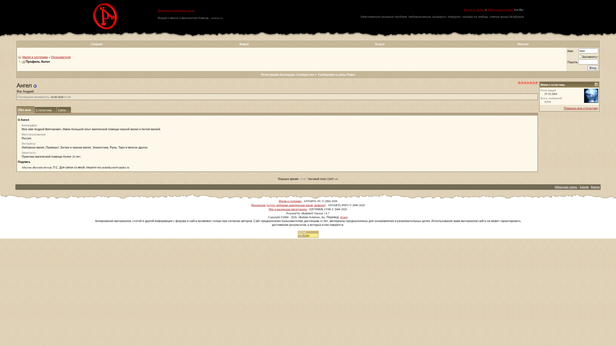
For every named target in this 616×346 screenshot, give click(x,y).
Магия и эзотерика (35, 57)
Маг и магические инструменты (288, 209)
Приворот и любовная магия (176, 10)
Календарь (287, 75)
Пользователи (61, 57)
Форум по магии (474, 10)
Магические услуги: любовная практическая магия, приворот (288, 205)
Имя (570, 51)
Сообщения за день (332, 75)
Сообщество (305, 75)
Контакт (523, 44)
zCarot (343, 217)
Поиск (350, 75)
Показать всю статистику (581, 108)
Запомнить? (590, 57)
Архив (584, 187)
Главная (97, 44)
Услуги (380, 44)
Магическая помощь (500, 10)
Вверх (595, 187)
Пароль (572, 62)
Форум (244, 44)
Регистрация (270, 75)
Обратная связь (566, 187)
